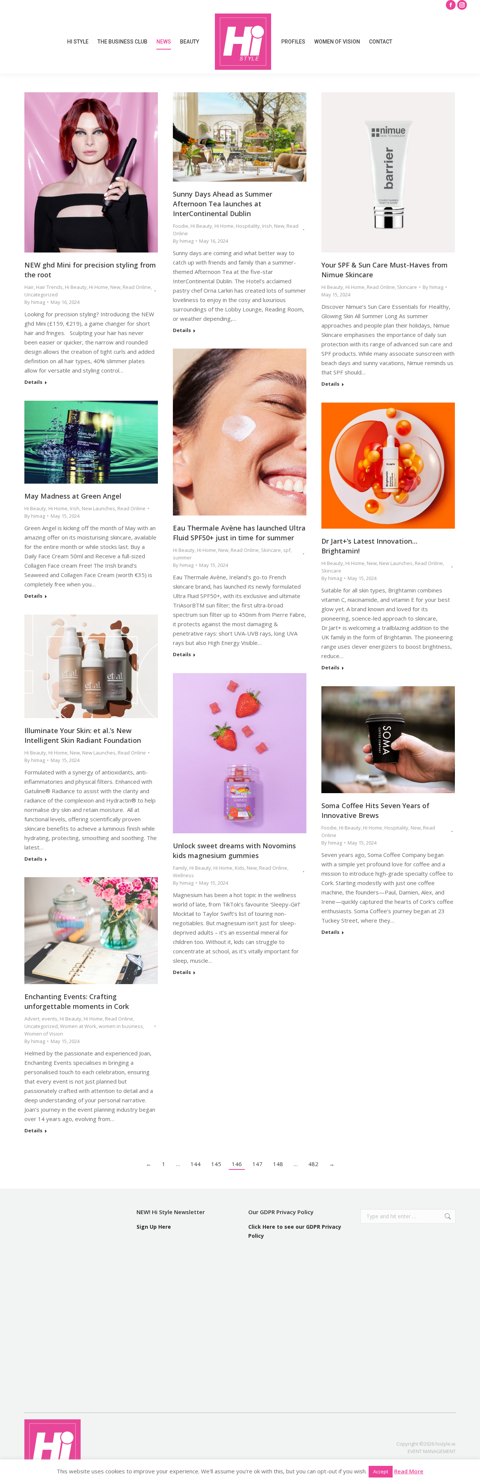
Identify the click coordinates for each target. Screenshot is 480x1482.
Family (180, 867)
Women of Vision (43, 1033)
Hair (29, 287)
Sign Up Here (153, 1226)
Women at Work (78, 1026)
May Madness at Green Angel (73, 496)
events (49, 1018)
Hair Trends (49, 287)
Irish (267, 225)
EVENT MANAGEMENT (432, 1451)
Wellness (183, 875)
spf (287, 550)
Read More (408, 1471)
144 (195, 1164)
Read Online (137, 287)
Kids (239, 867)
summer (182, 557)
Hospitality (248, 225)
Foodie (180, 225)
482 (313, 1164)
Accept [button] (380, 1471)
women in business (121, 1026)
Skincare (407, 287)
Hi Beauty (76, 287)
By (34, 302)
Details (33, 382)
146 (237, 1164)
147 (257, 1164)
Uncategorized (41, 294)
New (115, 287)
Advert (31, 1018)
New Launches (98, 508)
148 (278, 1164)
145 (216, 1164)
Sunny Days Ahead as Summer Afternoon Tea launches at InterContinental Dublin (222, 203)
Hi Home (98, 287)
